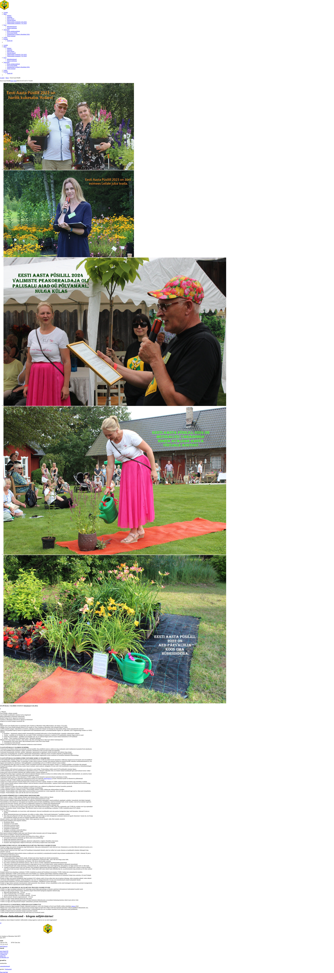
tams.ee (73, 906)
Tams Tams (13, 81)
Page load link (4, 972)
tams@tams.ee (48, 778)
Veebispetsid (8, 969)
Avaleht (2, 78)
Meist (7, 78)
